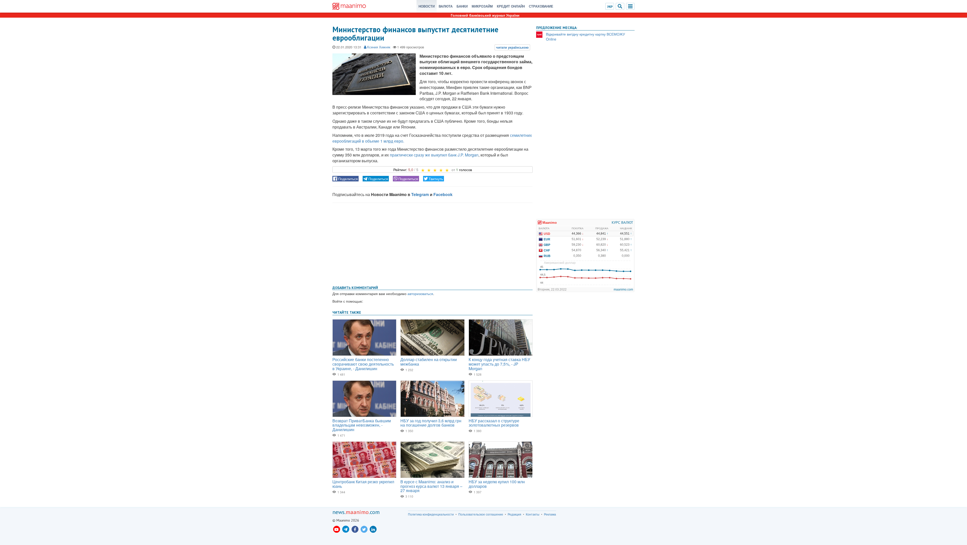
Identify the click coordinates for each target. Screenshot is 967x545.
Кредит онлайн (511, 6)
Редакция (514, 514)
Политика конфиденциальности (431, 514)
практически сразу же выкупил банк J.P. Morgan (434, 155)
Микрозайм (482, 6)
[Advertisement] (432, 243)
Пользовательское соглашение (480, 514)
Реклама (550, 514)
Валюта (446, 6)
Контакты (532, 514)
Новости (427, 6)
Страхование (541, 6)
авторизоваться (420, 293)
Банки (462, 6)
